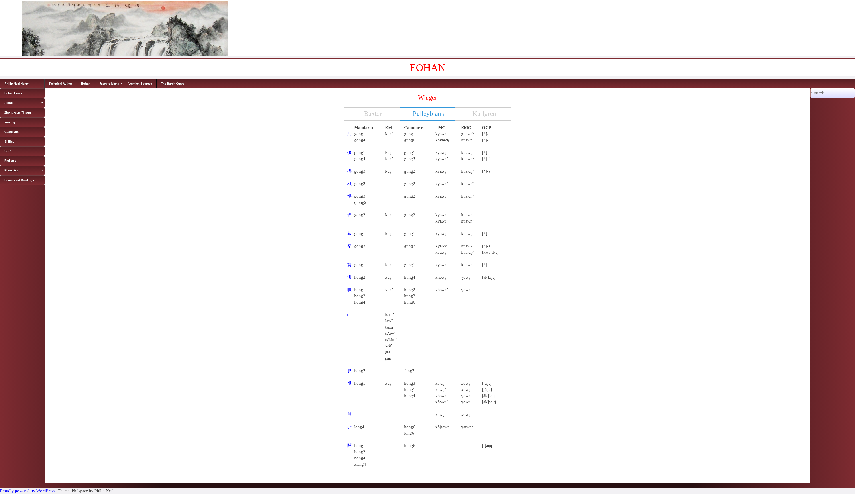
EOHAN (427, 67)
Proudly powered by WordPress (27, 490)
